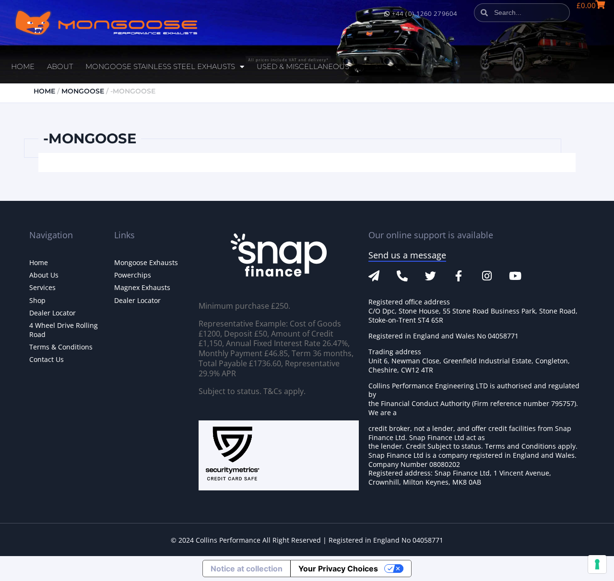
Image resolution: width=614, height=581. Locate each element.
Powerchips (132, 274)
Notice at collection (247, 568)
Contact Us (46, 359)
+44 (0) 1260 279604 (423, 13)
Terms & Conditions (61, 346)
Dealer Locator (52, 312)
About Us (44, 274)
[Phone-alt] (402, 275)
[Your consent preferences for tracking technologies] (597, 564)
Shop (37, 300)
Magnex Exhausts (142, 287)
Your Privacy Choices (338, 568)
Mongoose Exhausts (146, 262)
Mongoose (82, 91)
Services (42, 287)
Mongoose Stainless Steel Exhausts (160, 66)
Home (23, 66)
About (60, 66)
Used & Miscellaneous (303, 66)
